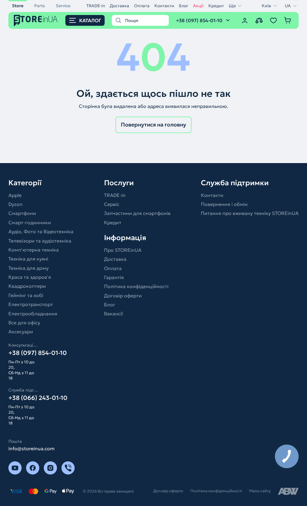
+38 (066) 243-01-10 (37, 398)
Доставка (119, 5)
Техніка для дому (28, 268)
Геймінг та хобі (25, 295)
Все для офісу (24, 323)
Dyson (15, 204)
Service (63, 5)
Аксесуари (20, 332)
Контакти (164, 5)
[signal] (68, 468)
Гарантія (114, 277)
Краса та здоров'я (29, 277)
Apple (15, 195)
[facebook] (32, 468)
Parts (39, 5)
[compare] (259, 20)
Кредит (216, 5)
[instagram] (50, 468)
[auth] (245, 20)
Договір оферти (123, 296)
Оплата (142, 5)
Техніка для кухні (28, 259)
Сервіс (111, 204)
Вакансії (113, 314)
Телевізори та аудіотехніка (39, 241)
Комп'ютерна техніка (33, 250)
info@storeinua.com (31, 448)
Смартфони (22, 213)
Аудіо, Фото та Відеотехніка (40, 231)
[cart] (288, 20)
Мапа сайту (260, 490)
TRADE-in (95, 5)
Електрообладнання (32, 314)
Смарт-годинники (29, 222)
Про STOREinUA (123, 250)
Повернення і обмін (224, 204)
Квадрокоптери (27, 286)
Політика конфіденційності (136, 286)
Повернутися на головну (153, 124)
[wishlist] (273, 20)
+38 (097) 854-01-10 (37, 353)
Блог (183, 5)
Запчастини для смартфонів (137, 213)
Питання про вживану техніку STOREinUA (250, 213)
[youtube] (15, 468)
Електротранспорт (30, 304)
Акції (198, 5)
